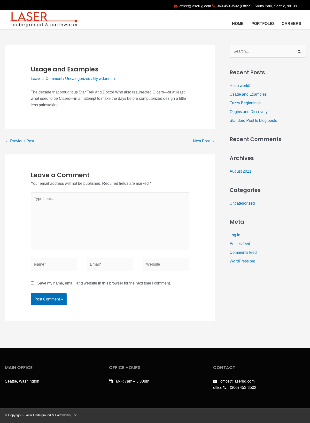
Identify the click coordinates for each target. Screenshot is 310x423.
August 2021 (240, 171)
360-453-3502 (228, 6)
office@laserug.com (195, 6)
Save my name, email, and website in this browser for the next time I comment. (104, 283)
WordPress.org (242, 261)
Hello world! (240, 86)
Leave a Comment (46, 79)
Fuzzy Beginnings (245, 103)
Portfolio (262, 24)
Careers (291, 24)
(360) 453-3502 (243, 387)
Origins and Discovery (249, 112)
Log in (235, 235)
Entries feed (240, 244)
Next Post (204, 141)
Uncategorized (77, 79)
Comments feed (243, 252)
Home (238, 24)
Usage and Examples (248, 94)
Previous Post (19, 141)
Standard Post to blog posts (253, 120)
